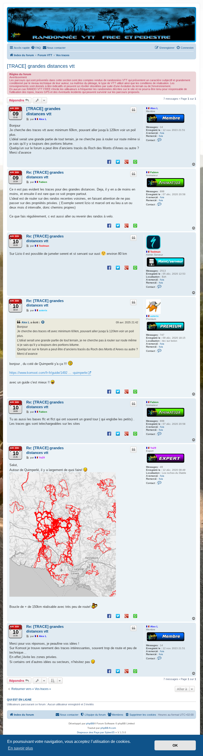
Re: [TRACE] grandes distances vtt (45, 174)
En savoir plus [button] (20, 748)
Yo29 (153, 448)
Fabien (154, 172)
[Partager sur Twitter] (118, 161)
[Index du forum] (101, 24)
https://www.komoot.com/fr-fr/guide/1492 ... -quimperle (48, 373)
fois (162, 133)
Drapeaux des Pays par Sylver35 (96, 732)
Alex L (154, 108)
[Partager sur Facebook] (109, 161)
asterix (154, 316)
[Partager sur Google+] (126, 161)
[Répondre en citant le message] (133, 110)
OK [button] (175, 745)
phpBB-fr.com (108, 728)
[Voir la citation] (43, 322)
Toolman (155, 251)
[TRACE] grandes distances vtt (41, 66)
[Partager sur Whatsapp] (135, 161)
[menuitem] (36, 48)
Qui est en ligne (19, 699)
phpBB (90, 723)
